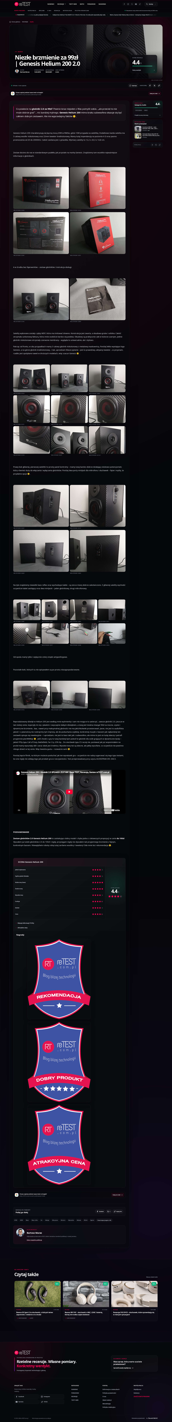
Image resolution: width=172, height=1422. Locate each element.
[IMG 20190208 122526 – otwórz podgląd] (41, 188)
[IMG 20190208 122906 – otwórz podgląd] (27, 633)
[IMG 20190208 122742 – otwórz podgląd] (41, 299)
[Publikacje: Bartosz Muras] (20, 1234)
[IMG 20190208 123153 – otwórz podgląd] (31, 378)
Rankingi (102, 4)
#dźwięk (79, 1220)
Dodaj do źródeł (153, 93)
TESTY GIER (73, 4)
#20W (21, 1220)
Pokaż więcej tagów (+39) (104, 1220)
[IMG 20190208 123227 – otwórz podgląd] (69, 440)
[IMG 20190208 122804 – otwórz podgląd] (98, 299)
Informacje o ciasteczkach (111, 1389)
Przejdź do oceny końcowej (141, 115)
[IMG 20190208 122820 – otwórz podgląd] (41, 551)
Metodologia (67, 10)
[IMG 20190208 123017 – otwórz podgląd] (55, 633)
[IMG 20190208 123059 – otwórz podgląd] (107, 378)
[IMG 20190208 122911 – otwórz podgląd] (112, 609)
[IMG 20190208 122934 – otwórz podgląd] (69, 694)
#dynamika (71, 1220)
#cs (41, 1220)
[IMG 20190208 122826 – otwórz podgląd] (98, 551)
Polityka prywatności (109, 1393)
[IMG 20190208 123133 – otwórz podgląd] (69, 409)
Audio (32, 22)
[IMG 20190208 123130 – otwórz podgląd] (31, 440)
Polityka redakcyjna (82, 10)
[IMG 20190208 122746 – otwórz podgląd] (69, 378)
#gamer (92, 1220)
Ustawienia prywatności (138, 1418)
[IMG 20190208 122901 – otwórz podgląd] (55, 609)
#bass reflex (35, 1220)
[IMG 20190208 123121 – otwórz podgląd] (98, 506)
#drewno (63, 1220)
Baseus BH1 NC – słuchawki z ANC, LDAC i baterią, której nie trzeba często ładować (84, 1313)
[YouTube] (136, 4)
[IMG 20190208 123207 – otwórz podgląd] (41, 506)
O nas (104, 1396)
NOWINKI (50, 4)
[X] (132, 4)
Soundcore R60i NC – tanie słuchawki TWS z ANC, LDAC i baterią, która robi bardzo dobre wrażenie (96, 15)
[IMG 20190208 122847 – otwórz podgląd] (27, 609)
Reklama (136, 1393)
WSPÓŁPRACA (32, 10)
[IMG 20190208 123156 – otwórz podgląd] (31, 694)
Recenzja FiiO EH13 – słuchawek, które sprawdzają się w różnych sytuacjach (133, 1313)
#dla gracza (55, 1220)
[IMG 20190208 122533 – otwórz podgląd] (98, 188)
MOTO (82, 4)
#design (47, 1220)
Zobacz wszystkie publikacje (34, 1240)
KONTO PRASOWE (19, 10)
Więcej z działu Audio (152, 1277)
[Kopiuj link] (159, 85)
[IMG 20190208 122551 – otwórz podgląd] (98, 233)
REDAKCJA (57, 10)
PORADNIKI (91, 4)
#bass (27, 1220)
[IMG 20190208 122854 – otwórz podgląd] (83, 609)
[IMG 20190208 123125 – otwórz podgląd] (107, 409)
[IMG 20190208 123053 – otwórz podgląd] (112, 633)
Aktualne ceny (22, 928)
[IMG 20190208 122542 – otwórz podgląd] (41, 233)
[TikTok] (139, 4)
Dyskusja (134, 85)
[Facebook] (124, 4)
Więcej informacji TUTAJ (26, 923)
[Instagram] (128, 4)
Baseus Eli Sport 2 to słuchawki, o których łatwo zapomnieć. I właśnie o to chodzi (34, 1313)
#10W (15, 1220)
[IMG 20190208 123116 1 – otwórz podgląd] (107, 440)
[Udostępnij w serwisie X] (154, 85)
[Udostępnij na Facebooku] (150, 85)
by (152, 1418)
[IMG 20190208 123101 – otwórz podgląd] (31, 409)
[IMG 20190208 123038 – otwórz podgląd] (83, 633)
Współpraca (137, 1389)
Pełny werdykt (136, 70)
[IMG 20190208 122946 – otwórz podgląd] (107, 694)
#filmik (85, 1220)
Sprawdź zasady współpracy (122, 1368)
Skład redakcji (107, 1400)
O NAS (49, 10)
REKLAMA (42, 10)
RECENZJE (60, 4)
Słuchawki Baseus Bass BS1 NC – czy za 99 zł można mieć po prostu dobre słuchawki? (151, 135)
